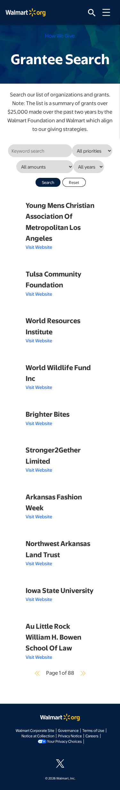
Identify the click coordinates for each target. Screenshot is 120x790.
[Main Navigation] (108, 12)
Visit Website (39, 247)
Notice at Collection (37, 735)
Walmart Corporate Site (35, 730)
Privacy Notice (70, 735)
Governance (68, 730)
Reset (74, 182)
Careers (92, 735)
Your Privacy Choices (64, 741)
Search (48, 182)
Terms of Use (93, 730)
